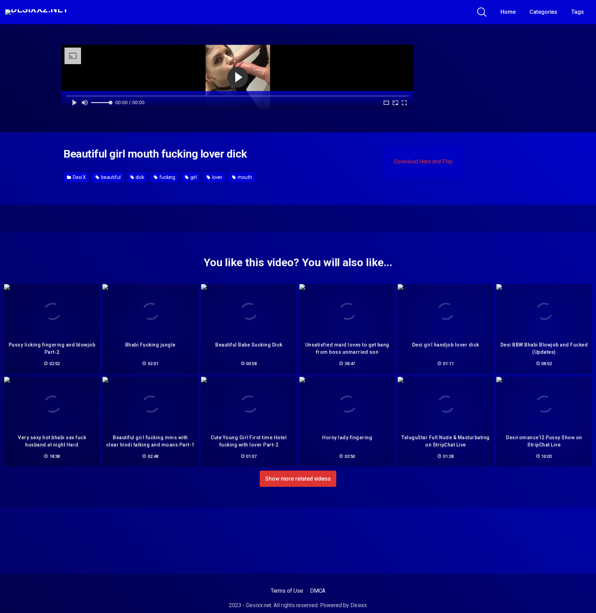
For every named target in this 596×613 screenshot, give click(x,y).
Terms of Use (287, 590)
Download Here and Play (423, 161)
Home (508, 12)
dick (139, 177)
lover (217, 177)
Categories (543, 12)
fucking (166, 177)
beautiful (110, 177)
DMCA (318, 590)
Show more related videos (298, 478)
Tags (577, 12)
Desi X (79, 177)
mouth (244, 177)
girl (193, 177)
